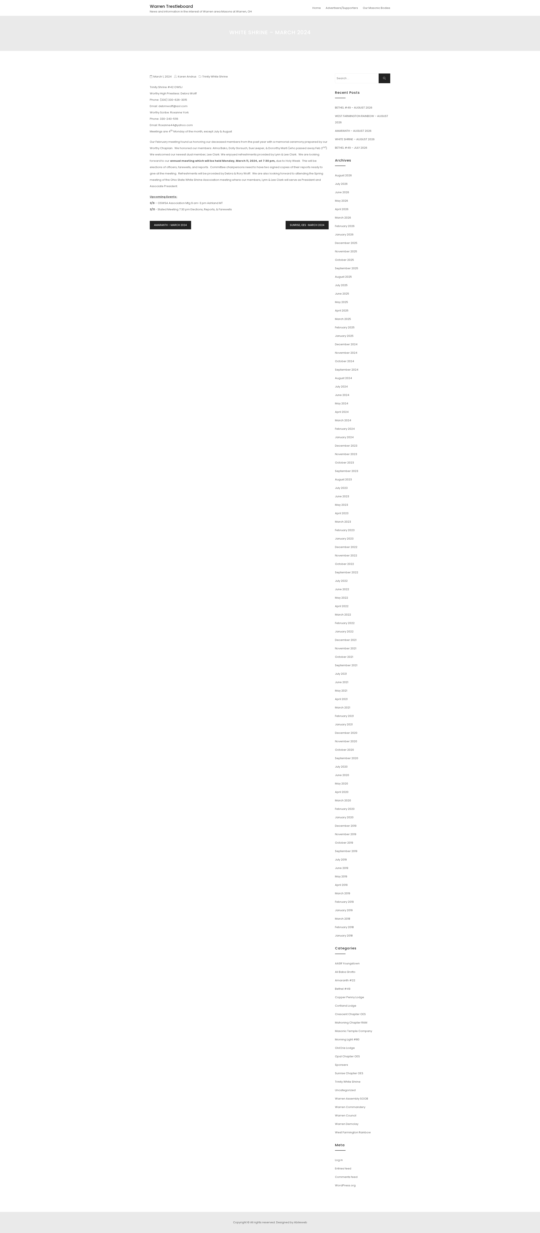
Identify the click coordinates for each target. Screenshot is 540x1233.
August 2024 (343, 378)
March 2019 (342, 893)
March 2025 (343, 319)
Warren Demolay (346, 1124)
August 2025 (343, 277)
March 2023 (343, 522)
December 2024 (346, 344)
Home (316, 8)
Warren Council (345, 1115)
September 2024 (346, 370)
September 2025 (346, 268)
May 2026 (341, 201)
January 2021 (344, 724)
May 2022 (341, 598)
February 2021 (344, 716)
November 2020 (346, 741)
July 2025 (341, 285)
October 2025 (344, 260)
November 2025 (346, 251)
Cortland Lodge (345, 1006)
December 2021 (345, 640)
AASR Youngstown (347, 963)
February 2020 (345, 809)
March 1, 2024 (162, 77)
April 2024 (342, 412)
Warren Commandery (350, 1107)
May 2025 (341, 302)
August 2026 (343, 175)
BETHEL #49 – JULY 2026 (351, 148)
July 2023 (341, 488)
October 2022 (344, 564)
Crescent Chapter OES (350, 1014)
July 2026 (341, 184)
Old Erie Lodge (345, 1048)
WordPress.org (345, 1185)
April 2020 (341, 792)
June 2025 (342, 294)
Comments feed (346, 1177)
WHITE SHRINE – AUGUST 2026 (355, 139)
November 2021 (345, 648)
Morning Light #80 (347, 1039)
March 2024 (343, 420)
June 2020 (342, 775)
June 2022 (342, 589)
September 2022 (346, 572)
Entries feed (343, 1168)
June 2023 (342, 496)
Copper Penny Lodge (349, 997)
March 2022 (343, 615)
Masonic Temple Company (353, 1031)
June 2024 (342, 395)
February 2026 (345, 226)
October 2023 (344, 463)
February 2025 (345, 327)
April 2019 (341, 885)
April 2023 (341, 513)
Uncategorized (345, 1090)
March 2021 (342, 708)
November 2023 (346, 454)
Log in (339, 1160)
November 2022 (346, 555)
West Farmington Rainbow (353, 1132)
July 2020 (341, 767)
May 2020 (341, 784)
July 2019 (341, 860)
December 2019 (345, 826)
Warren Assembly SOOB (351, 1099)
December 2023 (346, 446)
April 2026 (341, 209)
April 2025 (341, 311)
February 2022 (345, 623)
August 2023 (343, 479)
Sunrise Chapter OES (349, 1073)
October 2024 (344, 361)
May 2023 (341, 505)
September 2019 (346, 851)
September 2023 (346, 471)
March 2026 (343, 218)
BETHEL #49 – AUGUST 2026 (353, 108)
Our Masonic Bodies (376, 8)
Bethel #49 (342, 989)
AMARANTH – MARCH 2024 (170, 225)
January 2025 (344, 336)
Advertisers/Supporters (342, 8)
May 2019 (341, 876)
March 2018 (342, 919)
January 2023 (344, 539)
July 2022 (341, 581)
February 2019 (344, 902)
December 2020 (346, 733)
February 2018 (344, 927)
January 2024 (344, 437)
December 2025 (346, 243)
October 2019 (344, 843)
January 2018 (344, 936)
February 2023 (345, 530)
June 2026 (342, 192)
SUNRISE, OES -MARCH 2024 (307, 225)
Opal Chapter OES (347, 1056)
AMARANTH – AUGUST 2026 (353, 131)
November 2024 (346, 353)
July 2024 (341, 387)
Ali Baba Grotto (345, 972)
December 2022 (346, 547)
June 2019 (341, 868)
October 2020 (344, 750)
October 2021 (344, 657)
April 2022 (341, 606)
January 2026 (344, 234)
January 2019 (344, 910)
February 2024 (345, 429)
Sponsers (341, 1065)
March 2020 (343, 800)
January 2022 (344, 631)
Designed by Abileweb (291, 1222)
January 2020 (344, 817)
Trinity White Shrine (215, 77)
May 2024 (341, 403)
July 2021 (341, 674)
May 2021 (341, 691)
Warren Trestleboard (171, 6)
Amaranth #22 (345, 980)
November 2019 (345, 834)
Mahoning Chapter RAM (351, 1023)
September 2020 (346, 758)
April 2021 (341, 699)
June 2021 (341, 682)
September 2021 (346, 665)
